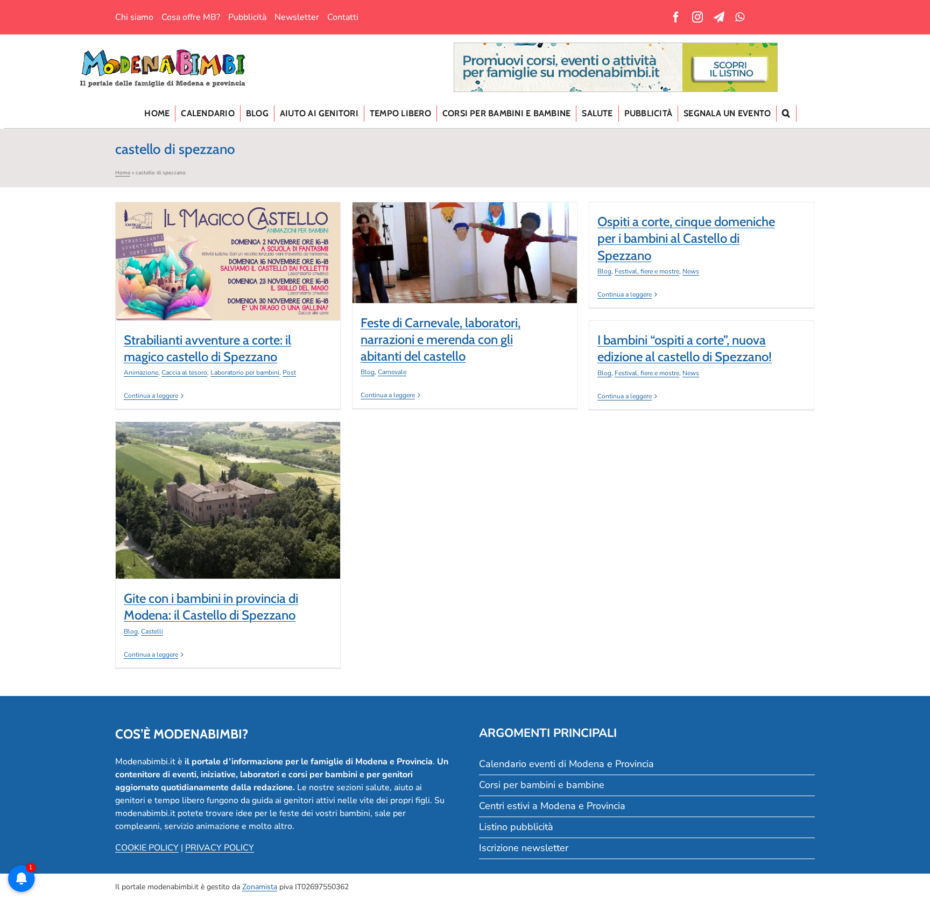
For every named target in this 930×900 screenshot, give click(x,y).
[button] (786, 114)
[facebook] (676, 17)
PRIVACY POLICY (219, 848)
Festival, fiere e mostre (647, 271)
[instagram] (697, 17)
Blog (449, 278)
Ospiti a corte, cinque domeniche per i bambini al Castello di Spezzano (686, 238)
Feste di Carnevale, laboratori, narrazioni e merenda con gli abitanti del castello (465, 231)
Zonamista (259, 887)
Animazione (141, 372)
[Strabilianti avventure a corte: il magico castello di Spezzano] (228, 261)
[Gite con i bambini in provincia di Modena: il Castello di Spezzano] (228, 500)
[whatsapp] (739, 17)
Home (122, 173)
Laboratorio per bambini (244, 372)
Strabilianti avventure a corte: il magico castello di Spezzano (228, 245)
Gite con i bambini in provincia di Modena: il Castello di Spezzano (228, 479)
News (690, 271)
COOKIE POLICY (147, 848)
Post (289, 372)
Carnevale (473, 278)
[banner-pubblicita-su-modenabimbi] (615, 47)
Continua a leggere (151, 395)
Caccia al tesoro (184, 372)
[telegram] (719, 17)
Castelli (237, 526)
